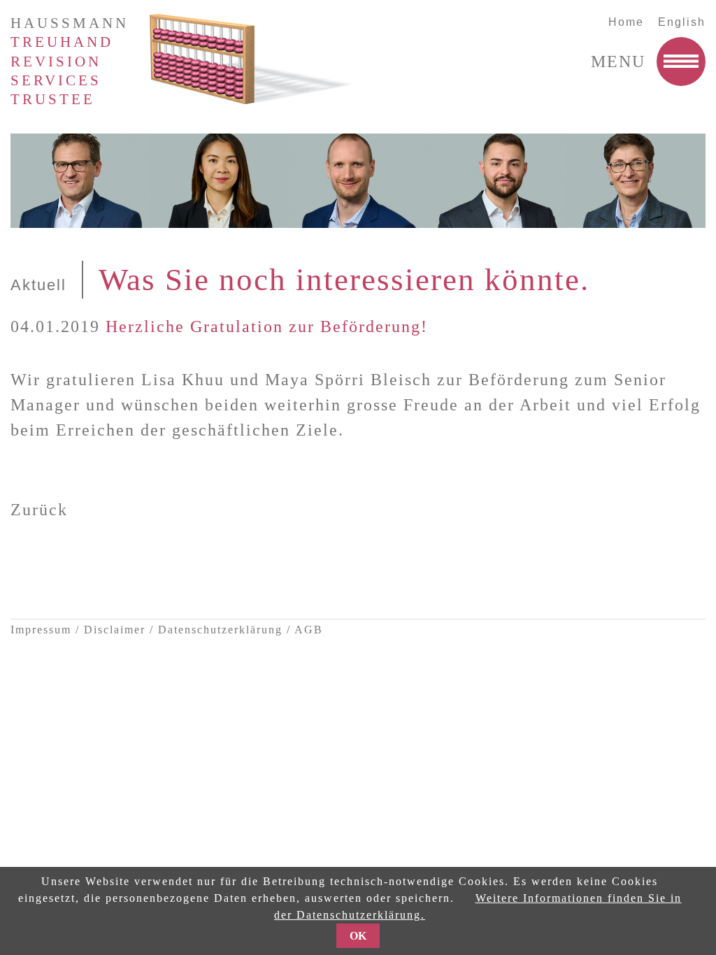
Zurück (39, 510)
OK (358, 936)
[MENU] (681, 61)
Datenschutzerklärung (220, 630)
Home (626, 22)
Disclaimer (114, 630)
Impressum (40, 630)
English (682, 22)
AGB (308, 630)
